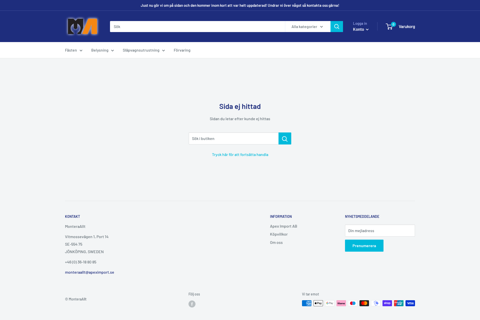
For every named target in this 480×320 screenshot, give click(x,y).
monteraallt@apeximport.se (89, 272)
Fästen (71, 50)
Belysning (99, 50)
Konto (359, 29)
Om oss (276, 242)
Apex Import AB (283, 226)
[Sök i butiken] (284, 138)
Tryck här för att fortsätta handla (240, 154)
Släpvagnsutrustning (141, 50)
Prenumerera (364, 245)
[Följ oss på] (192, 303)
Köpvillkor (279, 234)
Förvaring (182, 50)
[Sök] (336, 26)
